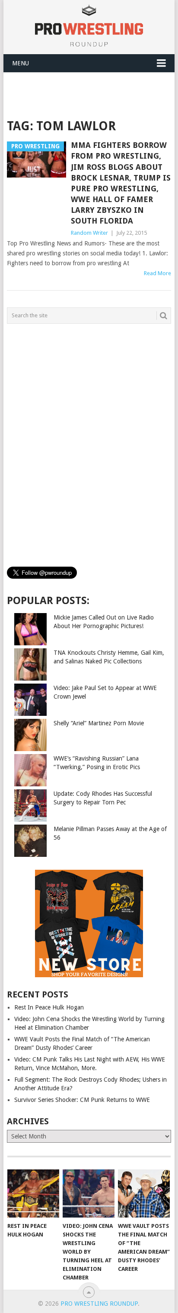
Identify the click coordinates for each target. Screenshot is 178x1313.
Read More (157, 273)
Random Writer (89, 233)
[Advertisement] (92, 93)
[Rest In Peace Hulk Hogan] (33, 1193)
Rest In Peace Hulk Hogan (49, 1007)
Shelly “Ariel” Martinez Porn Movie (99, 723)
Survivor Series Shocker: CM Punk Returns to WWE (82, 1099)
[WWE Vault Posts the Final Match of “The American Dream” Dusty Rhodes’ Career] (144, 1193)
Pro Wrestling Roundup (99, 1303)
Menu (20, 63)
